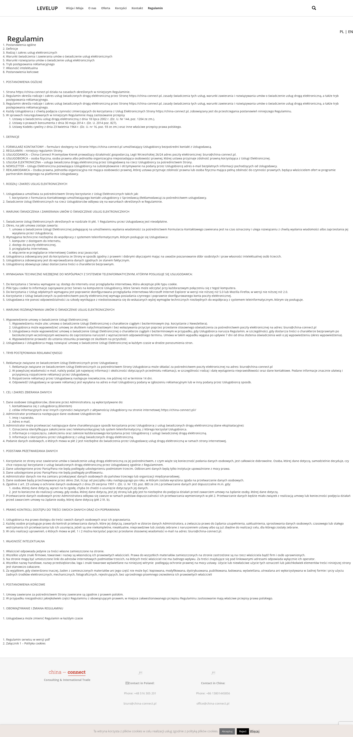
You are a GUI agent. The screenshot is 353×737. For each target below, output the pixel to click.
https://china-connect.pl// (178, 410)
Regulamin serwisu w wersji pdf (28, 639)
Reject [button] (243, 731)
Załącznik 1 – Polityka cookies (26, 643)
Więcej (254, 731)
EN (350, 31)
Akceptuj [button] (227, 731)
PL (342, 31)
